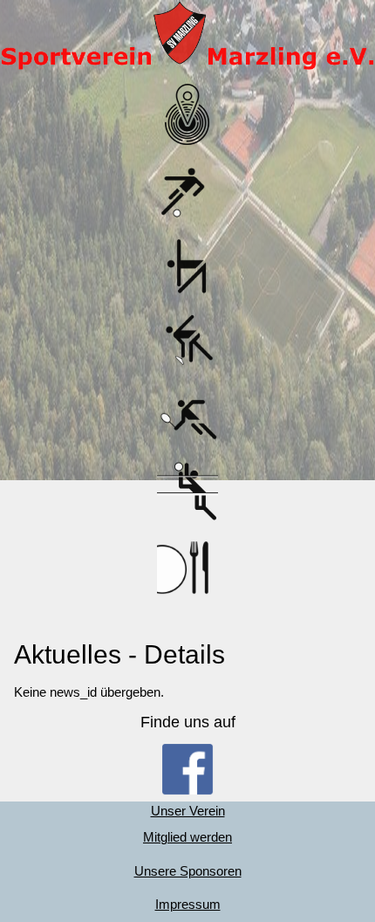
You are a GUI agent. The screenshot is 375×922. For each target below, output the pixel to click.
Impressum (188, 904)
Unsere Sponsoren (188, 871)
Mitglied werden (187, 836)
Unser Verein (188, 810)
